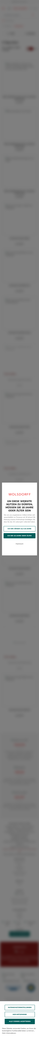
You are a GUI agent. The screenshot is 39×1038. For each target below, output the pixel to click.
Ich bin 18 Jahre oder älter (19, 536)
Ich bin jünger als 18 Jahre (19, 529)
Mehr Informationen (9, 1033)
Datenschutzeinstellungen (20, 1007)
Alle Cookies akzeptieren (20, 1021)
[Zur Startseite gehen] (20, 494)
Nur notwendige (20, 1014)
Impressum (19, 544)
